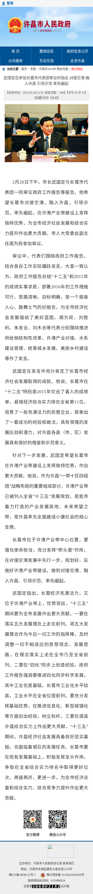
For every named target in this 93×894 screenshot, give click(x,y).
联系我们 (68, 863)
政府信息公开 (77, 51)
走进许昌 (77, 61)
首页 (24, 69)
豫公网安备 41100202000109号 (65, 875)
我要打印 (41, 98)
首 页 (15, 51)
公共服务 (15, 61)
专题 (33, 69)
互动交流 (46, 61)
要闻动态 (46, 51)
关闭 (54, 98)
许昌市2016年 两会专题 (54, 69)
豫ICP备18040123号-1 (22, 875)
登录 (10, 3)
